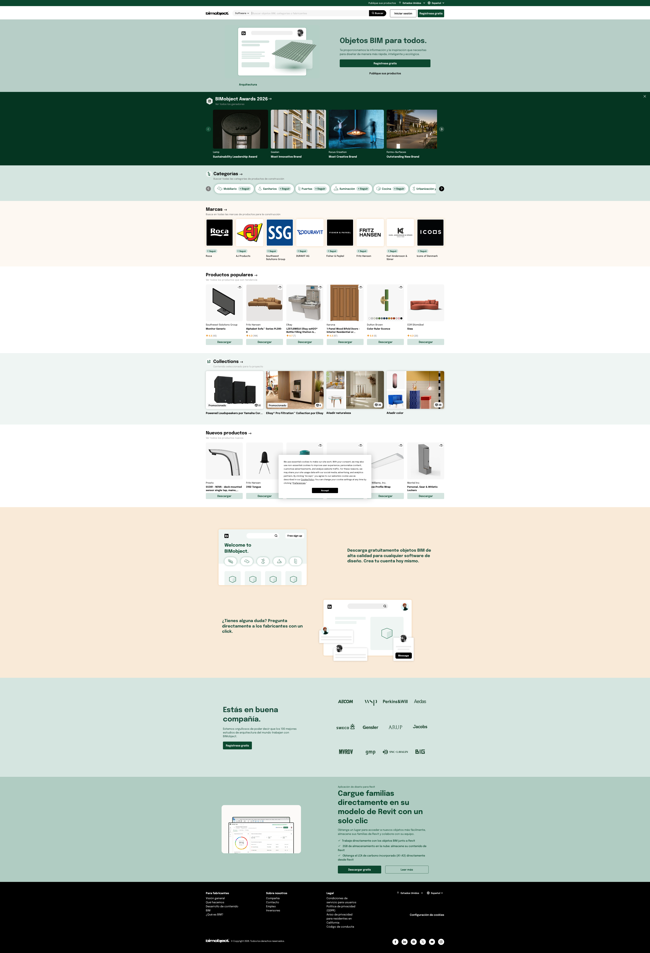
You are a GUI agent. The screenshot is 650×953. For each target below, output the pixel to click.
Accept (325, 490)
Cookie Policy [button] (307, 479)
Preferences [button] (299, 483)
